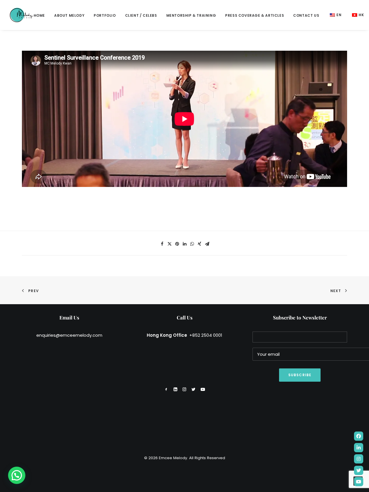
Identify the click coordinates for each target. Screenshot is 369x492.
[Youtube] (358, 481)
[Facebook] (358, 436)
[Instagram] (358, 458)
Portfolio (105, 15)
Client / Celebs (141, 15)
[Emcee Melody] (22, 15)
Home (39, 15)
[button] (16, 475)
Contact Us (306, 15)
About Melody (69, 15)
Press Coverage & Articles (254, 15)
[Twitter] (358, 470)
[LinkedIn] (358, 447)
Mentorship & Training (191, 15)
